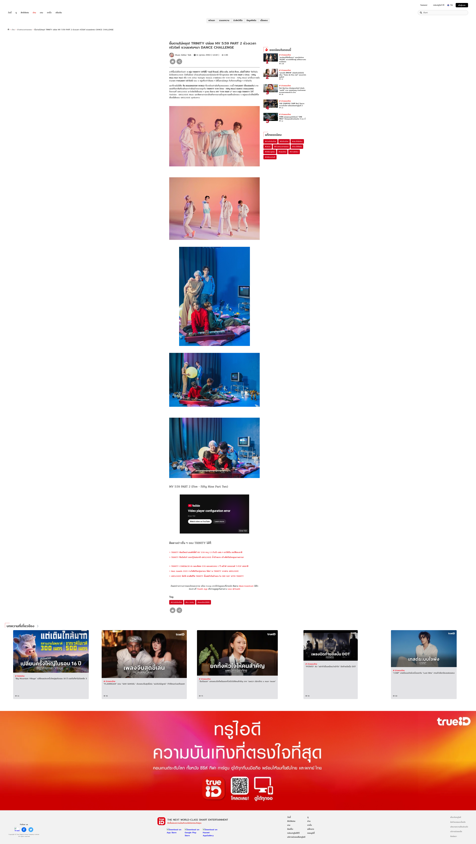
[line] (17, 829)
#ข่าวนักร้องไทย (176, 602)
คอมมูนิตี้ (311, 833)
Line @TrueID (234, 589)
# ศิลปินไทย (20, 676)
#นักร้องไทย (284, 141)
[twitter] (30, 829)
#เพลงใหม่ (282, 151)
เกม (41, 12)
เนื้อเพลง (264, 20)
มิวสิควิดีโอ (237, 20)
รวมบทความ (224, 20)
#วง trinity (190, 602)
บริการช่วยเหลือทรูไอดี (296, 837)
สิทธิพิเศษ (25, 12)
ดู (16, 12)
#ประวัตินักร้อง (297, 141)
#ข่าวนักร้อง (294, 151)
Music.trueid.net (246, 586)
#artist (267, 146)
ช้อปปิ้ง (290, 829)
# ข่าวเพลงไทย (285, 54)
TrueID (15, 5)
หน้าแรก (211, 20)
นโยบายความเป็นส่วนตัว (459, 826)
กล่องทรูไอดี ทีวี (438, 5)
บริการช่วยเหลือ (456, 831)
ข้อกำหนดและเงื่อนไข (457, 822)
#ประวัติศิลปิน (297, 146)
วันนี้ (10, 12)
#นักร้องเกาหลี (270, 157)
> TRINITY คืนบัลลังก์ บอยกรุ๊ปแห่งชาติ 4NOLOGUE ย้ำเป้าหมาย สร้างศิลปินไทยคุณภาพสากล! (206, 557)
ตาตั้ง (49, 12)
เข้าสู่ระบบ (461, 5)
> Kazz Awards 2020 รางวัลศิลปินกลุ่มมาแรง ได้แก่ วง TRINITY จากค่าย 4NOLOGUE (204, 571)
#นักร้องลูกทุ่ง (270, 151)
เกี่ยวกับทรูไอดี (455, 817)
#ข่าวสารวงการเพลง (281, 146)
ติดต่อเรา (453, 836)
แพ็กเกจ (310, 829)
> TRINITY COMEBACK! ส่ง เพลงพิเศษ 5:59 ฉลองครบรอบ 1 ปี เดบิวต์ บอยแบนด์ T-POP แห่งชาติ (208, 566)
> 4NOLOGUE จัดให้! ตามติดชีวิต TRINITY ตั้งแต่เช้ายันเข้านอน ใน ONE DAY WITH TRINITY (206, 576)
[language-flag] (448, 5)
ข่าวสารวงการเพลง (24, 29)
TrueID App (202, 589)
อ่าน (34, 12)
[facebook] (23, 829)
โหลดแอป (423, 5)
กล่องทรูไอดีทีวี (293, 833)
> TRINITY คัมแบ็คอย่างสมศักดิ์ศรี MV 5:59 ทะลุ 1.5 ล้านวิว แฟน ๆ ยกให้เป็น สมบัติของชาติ (205, 552)
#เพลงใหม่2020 (203, 602)
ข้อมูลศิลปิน (251, 20)
